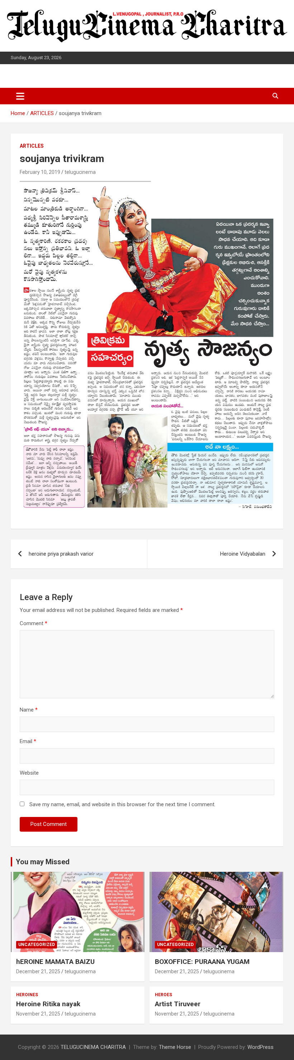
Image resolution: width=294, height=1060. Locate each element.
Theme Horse (175, 1047)
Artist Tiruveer (177, 1004)
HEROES (163, 994)
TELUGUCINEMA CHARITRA (93, 1047)
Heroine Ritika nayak (48, 1004)
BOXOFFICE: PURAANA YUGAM (202, 961)
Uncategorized (36, 944)
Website (29, 773)
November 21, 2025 (38, 1014)
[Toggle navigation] (20, 96)
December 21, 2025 (38, 971)
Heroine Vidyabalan (242, 554)
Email (28, 741)
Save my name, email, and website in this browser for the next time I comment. (122, 804)
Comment (33, 623)
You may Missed (43, 861)
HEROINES (27, 994)
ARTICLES (32, 146)
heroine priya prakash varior (61, 554)
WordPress (260, 1047)
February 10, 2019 (40, 172)
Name (29, 710)
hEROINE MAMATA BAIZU (55, 961)
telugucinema (80, 172)
